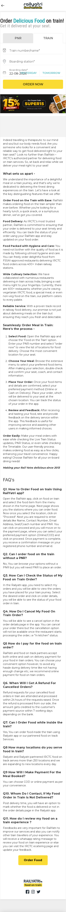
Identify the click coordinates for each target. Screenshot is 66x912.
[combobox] (33, 50)
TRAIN (48, 38)
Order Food (33, 860)
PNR (18, 38)
